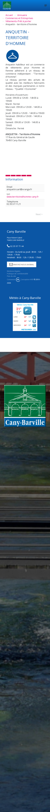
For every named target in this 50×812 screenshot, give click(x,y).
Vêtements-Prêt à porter (18, 21)
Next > (39, 214)
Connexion (11, 279)
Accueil (9, 15)
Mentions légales (13, 271)
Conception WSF (26, 279)
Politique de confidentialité (17, 273)
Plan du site (11, 276)
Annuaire (22, 15)
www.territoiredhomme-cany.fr (23, 196)
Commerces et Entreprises (19, 18)
